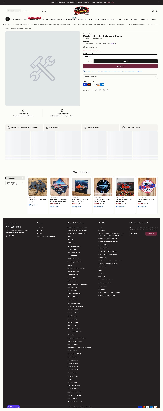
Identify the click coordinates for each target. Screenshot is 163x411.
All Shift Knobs (81, 24)
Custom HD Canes (103, 245)
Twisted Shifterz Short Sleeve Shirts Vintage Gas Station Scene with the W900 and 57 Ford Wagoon (147, 202)
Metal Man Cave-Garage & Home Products (110, 260)
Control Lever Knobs (73, 309)
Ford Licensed (71, 379)
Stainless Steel (71, 265)
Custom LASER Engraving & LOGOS (23, 24)
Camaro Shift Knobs (73, 274)
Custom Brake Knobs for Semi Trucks (108, 241)
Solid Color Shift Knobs (74, 312)
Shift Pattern (89, 24)
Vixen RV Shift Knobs (73, 297)
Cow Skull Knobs (72, 357)
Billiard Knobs (71, 335)
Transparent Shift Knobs (74, 395)
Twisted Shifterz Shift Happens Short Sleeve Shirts (124, 200)
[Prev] (4, 2)
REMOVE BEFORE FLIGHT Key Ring (37, 200)
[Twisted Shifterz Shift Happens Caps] (81, 187)
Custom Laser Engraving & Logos (46, 236)
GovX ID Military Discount (105, 279)
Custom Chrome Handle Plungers (107, 254)
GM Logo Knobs (72, 281)
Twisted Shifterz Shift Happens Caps (78, 200)
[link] (18, 19)
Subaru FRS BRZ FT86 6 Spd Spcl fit (77, 284)
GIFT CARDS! (101, 267)
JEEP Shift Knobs (72, 255)
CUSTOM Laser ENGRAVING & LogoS (108, 238)
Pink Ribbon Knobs (73, 351)
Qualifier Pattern (111, 24)
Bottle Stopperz (102, 257)
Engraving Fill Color (88, 53)
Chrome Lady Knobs (73, 370)
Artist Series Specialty (74, 328)
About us (100, 273)
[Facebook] (4, 25)
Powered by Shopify (86, 407)
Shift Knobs (101, 230)
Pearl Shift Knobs (72, 319)
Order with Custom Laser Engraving (78, 2)
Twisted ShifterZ (77, 407)
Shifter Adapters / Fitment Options (61, 24)
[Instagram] (6, 25)
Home (6, 28)
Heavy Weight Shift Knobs (75, 262)
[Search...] (45, 10)
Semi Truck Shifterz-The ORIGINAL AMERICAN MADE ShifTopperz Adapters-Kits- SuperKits (110, 234)
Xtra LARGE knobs (72, 325)
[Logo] (81, 11)
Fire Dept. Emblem (73, 363)
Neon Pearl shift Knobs (74, 385)
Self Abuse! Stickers (56, 199)
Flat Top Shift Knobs (73, 389)
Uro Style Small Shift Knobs (75, 401)
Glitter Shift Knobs (73, 316)
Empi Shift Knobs (72, 287)
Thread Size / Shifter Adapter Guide (42, 24)
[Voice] (42, 10)
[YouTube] (8, 25)
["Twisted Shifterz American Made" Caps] (103, 187)
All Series (74, 24)
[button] (14, 10)
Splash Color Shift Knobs (74, 392)
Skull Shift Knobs (72, 373)
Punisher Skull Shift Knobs (75, 341)
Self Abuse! (101, 289)
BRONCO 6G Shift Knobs (74, 259)
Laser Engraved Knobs (122, 24)
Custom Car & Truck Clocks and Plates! (109, 292)
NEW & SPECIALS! (103, 248)
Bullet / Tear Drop (72, 398)
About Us (39, 230)
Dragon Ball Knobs (73, 360)
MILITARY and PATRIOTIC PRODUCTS (108, 264)
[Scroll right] (156, 19)
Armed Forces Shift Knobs (75, 354)
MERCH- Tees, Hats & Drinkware (107, 251)
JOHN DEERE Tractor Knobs (75, 306)
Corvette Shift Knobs (73, 278)
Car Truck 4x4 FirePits (104, 283)
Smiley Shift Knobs (73, 344)
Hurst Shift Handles (73, 376)
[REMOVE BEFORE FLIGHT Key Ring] (37, 187)
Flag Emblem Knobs (73, 366)
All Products (40, 233)
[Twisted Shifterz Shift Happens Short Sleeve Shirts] (125, 187)
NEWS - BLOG (102, 286)
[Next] (159, 2)
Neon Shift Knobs (72, 382)
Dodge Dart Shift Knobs (74, 293)
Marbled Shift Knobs (73, 322)
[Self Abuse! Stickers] (59, 187)
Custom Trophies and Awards (106, 295)
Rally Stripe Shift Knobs (99, 24)
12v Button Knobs (72, 300)
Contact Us (40, 227)
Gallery (100, 270)
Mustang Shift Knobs (73, 271)
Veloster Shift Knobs (73, 290)
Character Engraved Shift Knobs (76, 338)
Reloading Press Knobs (74, 303)
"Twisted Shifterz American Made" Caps (102, 200)
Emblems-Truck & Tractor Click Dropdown (79, 347)
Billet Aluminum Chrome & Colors (76, 268)
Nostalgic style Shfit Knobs (75, 331)
